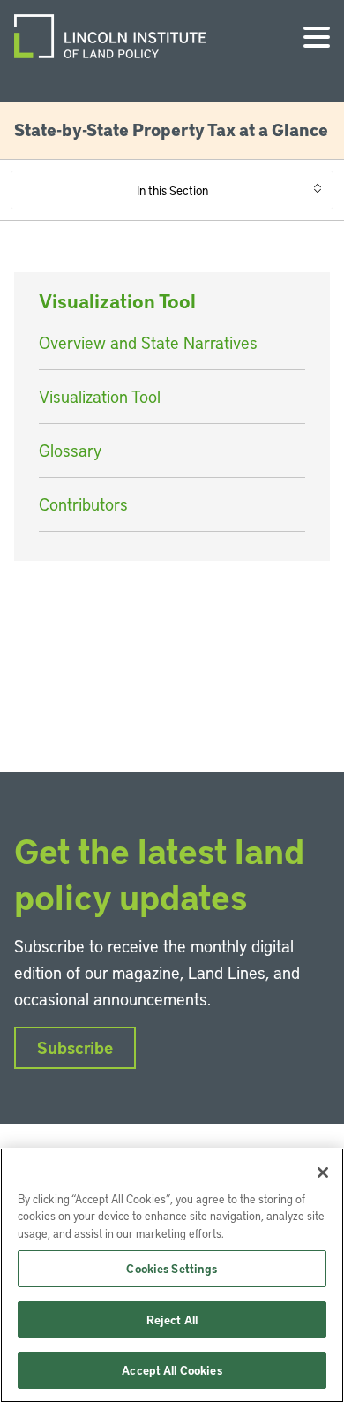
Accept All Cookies (171, 1369)
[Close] (322, 1172)
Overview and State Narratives (148, 342)
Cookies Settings (171, 1268)
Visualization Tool (100, 396)
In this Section (172, 190)
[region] (172, 1275)
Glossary (70, 450)
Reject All (172, 1319)
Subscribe (75, 1047)
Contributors (83, 504)
